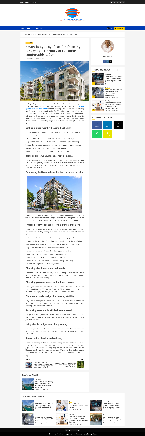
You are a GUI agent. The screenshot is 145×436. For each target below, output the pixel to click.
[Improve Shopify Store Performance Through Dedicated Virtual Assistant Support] (98, 105)
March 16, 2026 (40, 58)
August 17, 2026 (40, 389)
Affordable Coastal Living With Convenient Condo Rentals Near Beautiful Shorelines (44, 384)
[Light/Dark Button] (108, 28)
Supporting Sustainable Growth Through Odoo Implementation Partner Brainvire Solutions (113, 79)
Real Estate (29, 42)
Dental (70, 401)
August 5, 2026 (110, 110)
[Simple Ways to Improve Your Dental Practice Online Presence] (62, 405)
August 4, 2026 (108, 423)
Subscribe (120, 28)
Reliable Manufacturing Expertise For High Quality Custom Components (113, 92)
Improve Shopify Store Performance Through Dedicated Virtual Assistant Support (113, 105)
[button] (112, 28)
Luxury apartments (34, 356)
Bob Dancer (30, 58)
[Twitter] (110, 61)
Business (107, 88)
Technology (108, 74)
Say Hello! (39, 28)
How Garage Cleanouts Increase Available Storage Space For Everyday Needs (112, 419)
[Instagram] (107, 61)
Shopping (30, 28)
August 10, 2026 (110, 84)
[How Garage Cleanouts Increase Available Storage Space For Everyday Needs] (96, 419)
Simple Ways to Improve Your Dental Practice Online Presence (79, 406)
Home (22, 28)
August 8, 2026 (110, 97)
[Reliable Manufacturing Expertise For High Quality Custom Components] (98, 92)
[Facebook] (104, 61)
